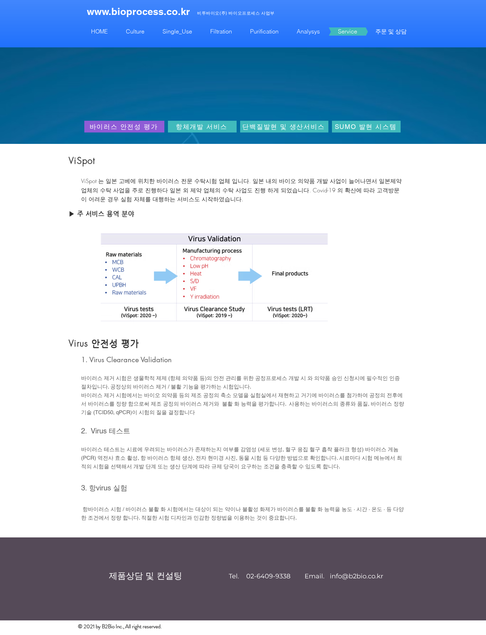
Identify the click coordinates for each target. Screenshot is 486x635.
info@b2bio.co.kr (356, 576)
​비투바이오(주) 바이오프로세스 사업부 (236, 13)
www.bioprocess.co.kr (138, 11)
